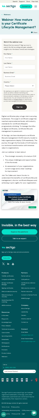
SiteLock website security (9, 291)
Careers (23, 315)
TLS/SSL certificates (8, 276)
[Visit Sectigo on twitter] (3, 264)
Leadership (24, 312)
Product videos (6, 353)
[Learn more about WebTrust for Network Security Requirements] (3, 380)
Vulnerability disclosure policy (11, 410)
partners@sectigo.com (28, 341)
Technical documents (8, 329)
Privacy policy (15, 407)
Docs (28, 1)
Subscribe (6, 258)
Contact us (24, 322)
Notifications (5, 346)
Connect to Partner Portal (29, 295)
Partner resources (26, 291)
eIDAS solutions (6, 305)
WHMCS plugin (25, 298)
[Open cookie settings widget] (3, 414)
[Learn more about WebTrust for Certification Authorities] (7, 380)
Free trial (35, 1)
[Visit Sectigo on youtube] (13, 264)
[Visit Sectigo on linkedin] (8, 264)
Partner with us (25, 276)
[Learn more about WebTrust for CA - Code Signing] (27, 380)
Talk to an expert (19, 238)
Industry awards (26, 319)
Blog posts (5, 319)
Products (5, 273)
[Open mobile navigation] (36, 6)
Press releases (6, 326)
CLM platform (25, 279)
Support (22, 1)
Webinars (4, 356)
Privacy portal (16, 414)
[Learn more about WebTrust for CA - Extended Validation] (12, 380)
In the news (5, 315)
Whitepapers (6, 343)
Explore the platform (19, 232)
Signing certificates (7, 288)
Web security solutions (28, 288)
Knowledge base (7, 322)
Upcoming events (7, 336)
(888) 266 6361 (10, 367)
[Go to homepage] (9, 6)
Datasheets (5, 339)
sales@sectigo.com (27, 335)
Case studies (6, 332)
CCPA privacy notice (28, 410)
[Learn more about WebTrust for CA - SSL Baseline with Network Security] (22, 380)
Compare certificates (8, 279)
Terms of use (5, 407)
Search (15, 1)
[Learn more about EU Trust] (32, 380)
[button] (34, 413)
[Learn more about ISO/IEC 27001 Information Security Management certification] (36, 380)
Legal (23, 414)
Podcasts (4, 350)
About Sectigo (25, 308)
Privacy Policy (18, 99)
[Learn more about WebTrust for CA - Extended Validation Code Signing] (17, 380)
